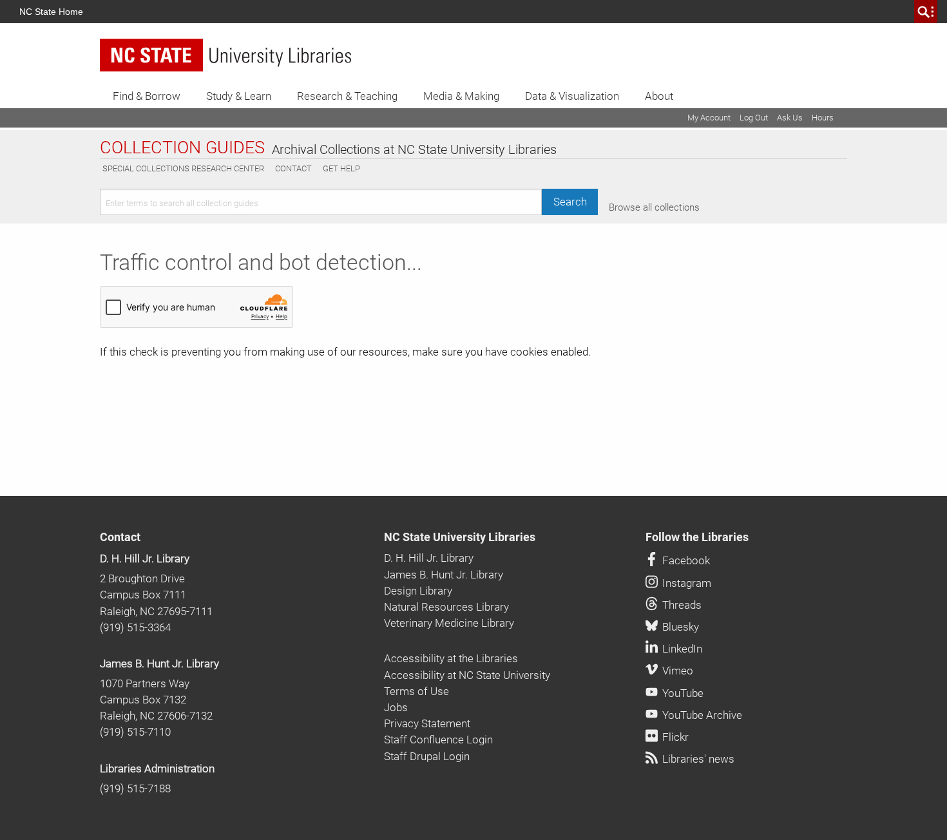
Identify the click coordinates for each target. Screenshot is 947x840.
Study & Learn (238, 96)
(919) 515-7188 (135, 788)
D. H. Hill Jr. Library (144, 558)
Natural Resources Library (446, 606)
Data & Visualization (572, 96)
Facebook (685, 560)
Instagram (685, 583)
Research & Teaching (347, 96)
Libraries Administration (157, 768)
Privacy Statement (427, 723)
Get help (341, 168)
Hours (823, 117)
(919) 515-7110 (135, 731)
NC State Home (51, 11)
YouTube (681, 693)
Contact (293, 168)
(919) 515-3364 (135, 627)
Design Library (418, 590)
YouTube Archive (701, 715)
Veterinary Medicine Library (449, 622)
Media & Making (461, 96)
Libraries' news (697, 758)
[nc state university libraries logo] (225, 55)
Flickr (674, 736)
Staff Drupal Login (427, 756)
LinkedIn (681, 648)
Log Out (754, 117)
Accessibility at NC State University (467, 675)
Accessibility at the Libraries (451, 658)
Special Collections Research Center (183, 168)
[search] (925, 11)
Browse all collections (654, 207)
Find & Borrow (146, 96)
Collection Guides (182, 148)
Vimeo (676, 670)
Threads (681, 604)
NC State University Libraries (459, 537)
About (659, 96)
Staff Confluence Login (438, 739)
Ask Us (790, 117)
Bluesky (679, 626)
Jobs (396, 707)
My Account (709, 117)
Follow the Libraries (697, 537)
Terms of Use (416, 691)
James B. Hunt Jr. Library (159, 663)
